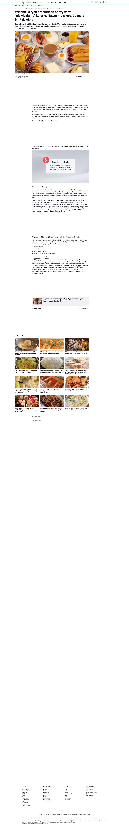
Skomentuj (79, 76)
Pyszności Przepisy (25, 787)
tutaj (47, 823)
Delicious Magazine (42, 5)
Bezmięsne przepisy (25, 789)
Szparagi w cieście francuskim (91, 792)
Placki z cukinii (46, 792)
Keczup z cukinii (25, 792)
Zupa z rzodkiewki (89, 789)
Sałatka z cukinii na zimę (47, 801)
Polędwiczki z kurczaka (26, 801)
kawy (78, 265)
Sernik (66, 789)
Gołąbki (23, 796)
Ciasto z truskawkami (90, 795)
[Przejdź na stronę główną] (23, 3)
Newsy (41, 2)
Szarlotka (66, 795)
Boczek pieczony (25, 804)
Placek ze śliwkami (68, 793)
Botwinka (87, 790)
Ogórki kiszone (46, 787)
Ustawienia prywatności (84, 814)
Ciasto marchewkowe (69, 787)
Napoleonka (67, 792)
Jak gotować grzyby (47, 793)
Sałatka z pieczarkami (26, 805)
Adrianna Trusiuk (22, 76)
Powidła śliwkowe (46, 790)
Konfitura (45, 796)
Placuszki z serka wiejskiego (27, 790)
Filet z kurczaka (25, 793)
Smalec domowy (25, 798)
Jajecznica (24, 795)
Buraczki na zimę (46, 798)
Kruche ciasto (67, 790)
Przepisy (35, 2)
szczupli (44, 107)
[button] (96, 2)
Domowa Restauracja (31, 5)
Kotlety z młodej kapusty (90, 787)
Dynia (44, 795)
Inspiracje (53, 2)
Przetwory (45, 789)
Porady (47, 2)
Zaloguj (101, 2)
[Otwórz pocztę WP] (92, 2)
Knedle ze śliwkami (46, 799)
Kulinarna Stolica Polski (20, 5)
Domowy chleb (67, 799)
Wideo (60, 2)
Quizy (65, 2)
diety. (73, 200)
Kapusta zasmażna (25, 799)
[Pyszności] (29, 2)
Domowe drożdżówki (68, 798)
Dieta (33, 190)
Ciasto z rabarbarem (90, 793)
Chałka (66, 796)
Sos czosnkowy (25, 802)
